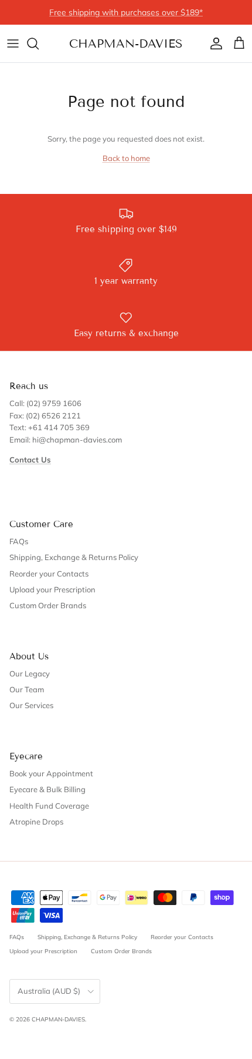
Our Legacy (29, 673)
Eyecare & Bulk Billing (47, 789)
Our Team (26, 689)
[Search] (39, 43)
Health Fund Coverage (49, 805)
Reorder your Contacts (48, 573)
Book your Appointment (51, 773)
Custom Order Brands (47, 605)
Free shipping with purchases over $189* (126, 12)
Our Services (31, 705)
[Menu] (13, 43)
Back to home (126, 158)
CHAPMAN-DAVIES (58, 1019)
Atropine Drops (36, 821)
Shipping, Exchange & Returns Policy (73, 557)
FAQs (18, 541)
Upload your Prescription (52, 589)
